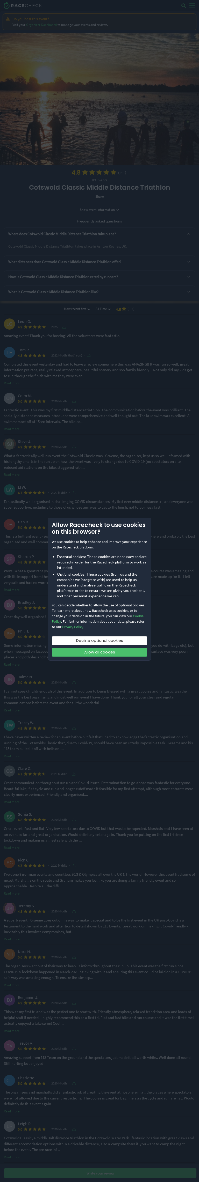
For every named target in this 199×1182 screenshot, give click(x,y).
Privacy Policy (72, 627)
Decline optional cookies (99, 640)
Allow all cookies (99, 652)
